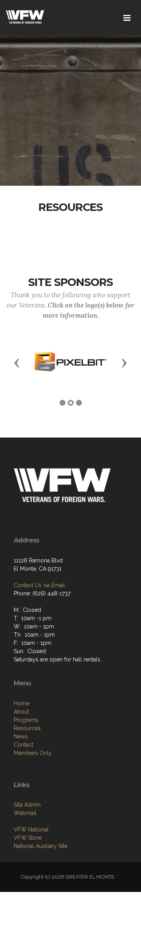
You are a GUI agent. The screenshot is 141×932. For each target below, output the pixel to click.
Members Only (33, 753)
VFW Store (28, 838)
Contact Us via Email (39, 585)
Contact (23, 745)
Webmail (25, 813)
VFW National (31, 829)
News (21, 736)
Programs (26, 720)
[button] (17, 362)
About (21, 712)
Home (21, 703)
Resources (27, 728)
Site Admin (27, 805)
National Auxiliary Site (40, 846)
